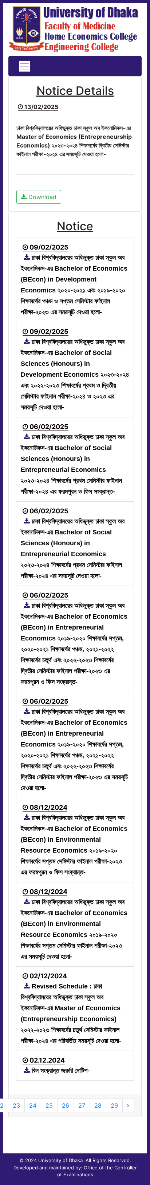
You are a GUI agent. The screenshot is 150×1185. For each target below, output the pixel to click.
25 (49, 1105)
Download (41, 197)
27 (81, 1105)
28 (98, 1105)
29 (114, 1105)
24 (32, 1105)
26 (65, 1105)
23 (16, 1105)
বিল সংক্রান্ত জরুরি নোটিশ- (60, 1070)
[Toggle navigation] (24, 66)
